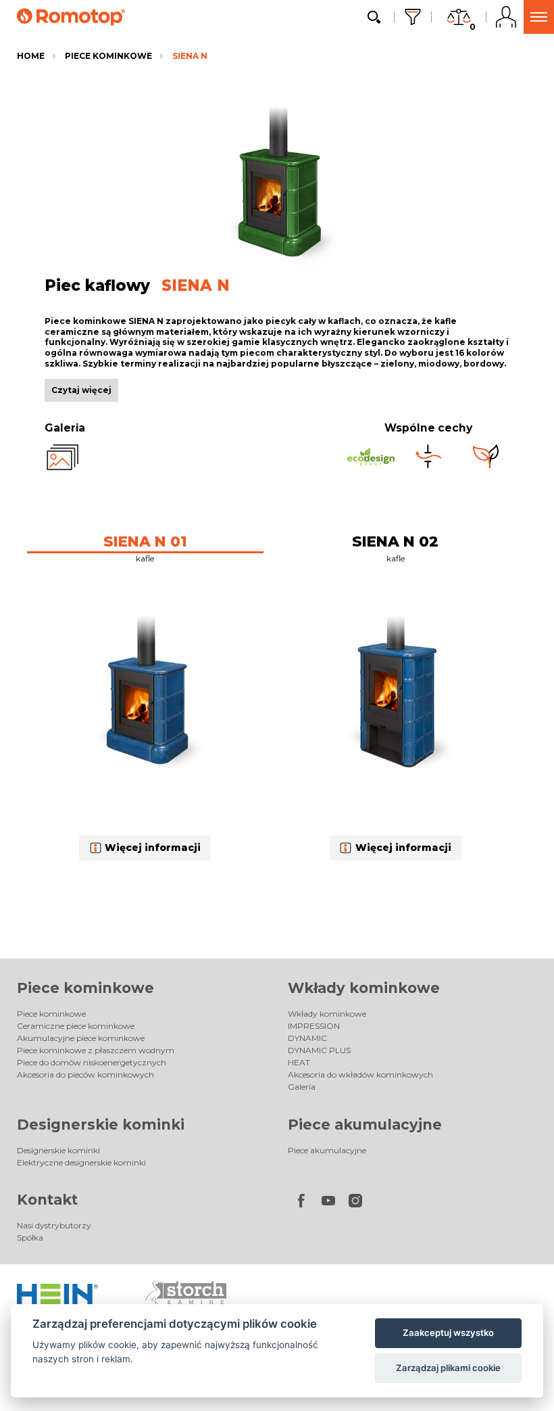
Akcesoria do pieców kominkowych (85, 1074)
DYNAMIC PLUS (319, 1050)
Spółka (30, 1237)
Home (31, 56)
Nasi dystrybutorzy (54, 1225)
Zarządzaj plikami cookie (448, 1367)
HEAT (299, 1062)
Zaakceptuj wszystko (448, 1332)
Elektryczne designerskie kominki (81, 1162)
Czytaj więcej (81, 390)
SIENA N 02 (395, 541)
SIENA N (189, 56)
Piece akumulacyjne (365, 1124)
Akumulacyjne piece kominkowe (81, 1038)
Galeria (302, 1087)
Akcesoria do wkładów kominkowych (360, 1074)
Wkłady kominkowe (364, 987)
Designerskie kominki (100, 1124)
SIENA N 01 (145, 541)
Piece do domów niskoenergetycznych (91, 1062)
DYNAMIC (307, 1038)
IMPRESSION (314, 1026)
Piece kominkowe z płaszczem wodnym (95, 1050)
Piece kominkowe (108, 56)
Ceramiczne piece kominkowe (75, 1026)
